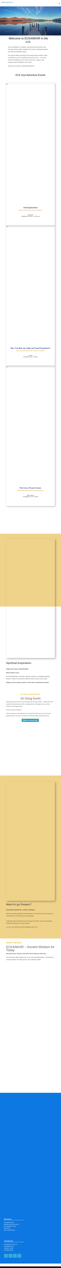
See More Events (30, 514)
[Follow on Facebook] (6, 1256)
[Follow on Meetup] (19, 1256)
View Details (30, 220)
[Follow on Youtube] (10, 1256)
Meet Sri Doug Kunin (30, 720)
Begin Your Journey (30, 932)
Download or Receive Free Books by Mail (30, 966)
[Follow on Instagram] (15, 1256)
